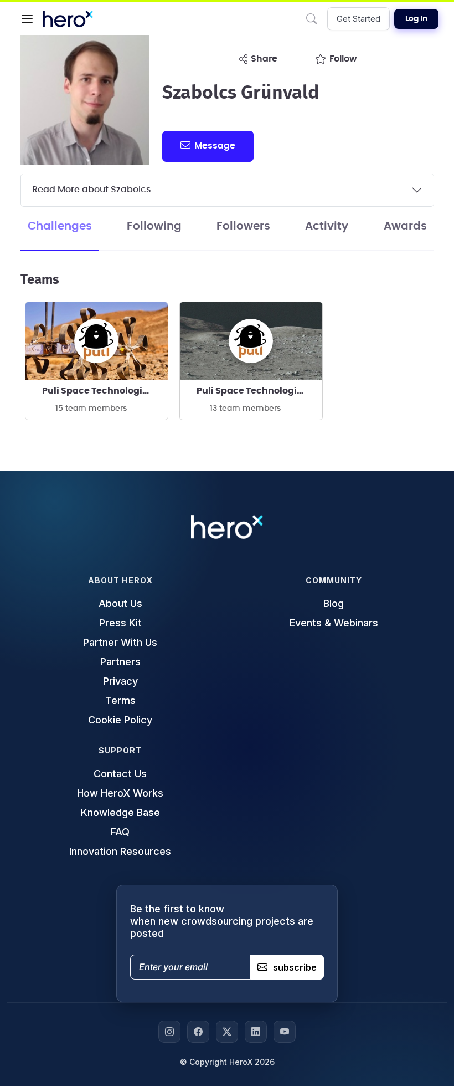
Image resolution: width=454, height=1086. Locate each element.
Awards (405, 226)
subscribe (295, 967)
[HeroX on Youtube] (285, 1032)
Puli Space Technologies (97, 390)
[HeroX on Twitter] (227, 1032)
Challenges (60, 226)
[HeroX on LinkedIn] (256, 1032)
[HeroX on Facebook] (198, 1032)
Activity (326, 226)
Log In (416, 19)
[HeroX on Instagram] (169, 1032)
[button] (27, 19)
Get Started (358, 18)
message (214, 145)
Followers (243, 226)
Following (154, 226)
